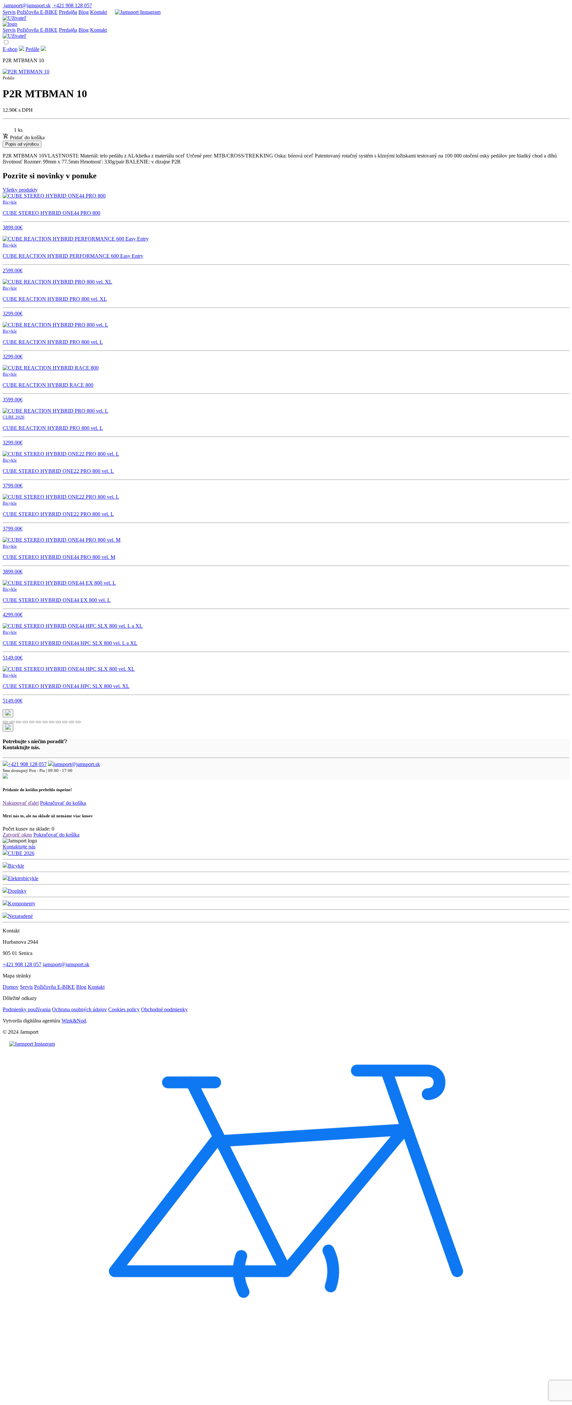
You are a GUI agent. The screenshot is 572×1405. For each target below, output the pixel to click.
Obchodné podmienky (164, 1009)
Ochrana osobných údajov (79, 1009)
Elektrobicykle (23, 878)
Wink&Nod (74, 1020)
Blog (83, 12)
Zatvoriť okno (17, 835)
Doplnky (17, 891)
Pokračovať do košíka (63, 803)
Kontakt (98, 12)
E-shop (10, 49)
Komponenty (21, 903)
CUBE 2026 (21, 853)
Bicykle (16, 866)
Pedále (32, 49)
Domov (11, 987)
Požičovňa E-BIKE (37, 12)
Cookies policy (124, 1009)
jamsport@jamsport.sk (76, 764)
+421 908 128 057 (27, 764)
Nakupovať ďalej (21, 803)
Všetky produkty (20, 190)
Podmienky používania (27, 1009)
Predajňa (68, 12)
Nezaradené (20, 916)
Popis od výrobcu (22, 144)
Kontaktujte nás (19, 846)
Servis (9, 12)
